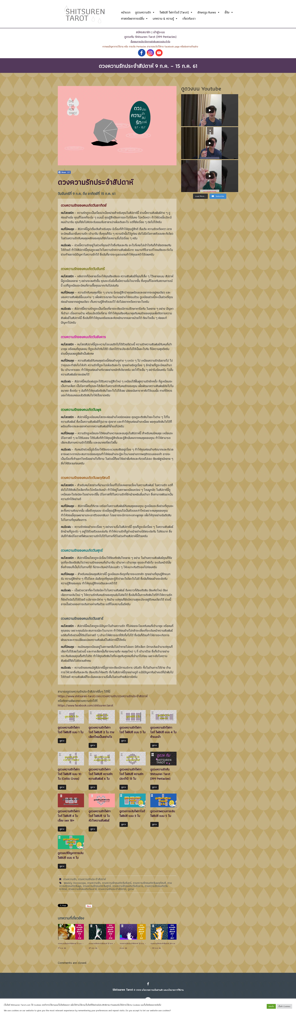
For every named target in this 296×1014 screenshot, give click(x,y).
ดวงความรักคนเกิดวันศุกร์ (97, 886)
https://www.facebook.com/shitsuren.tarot (85, 705)
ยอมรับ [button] (271, 1006)
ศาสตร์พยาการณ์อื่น (132, 18)
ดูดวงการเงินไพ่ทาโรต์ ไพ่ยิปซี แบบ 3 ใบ (132, 813)
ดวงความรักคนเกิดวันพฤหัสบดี (149, 883)
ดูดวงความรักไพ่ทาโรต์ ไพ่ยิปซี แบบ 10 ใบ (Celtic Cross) (69, 774)
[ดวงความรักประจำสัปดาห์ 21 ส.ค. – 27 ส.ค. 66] (102, 932)
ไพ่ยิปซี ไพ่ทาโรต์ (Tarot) (174, 12)
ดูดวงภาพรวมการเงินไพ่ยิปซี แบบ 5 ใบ (162, 813)
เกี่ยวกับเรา (189, 18)
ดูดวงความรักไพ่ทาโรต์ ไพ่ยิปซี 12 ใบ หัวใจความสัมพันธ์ (100, 816)
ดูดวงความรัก (143, 12)
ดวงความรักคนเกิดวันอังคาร (127, 886)
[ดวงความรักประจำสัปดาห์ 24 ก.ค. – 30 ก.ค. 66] (164, 932)
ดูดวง (62, 740)
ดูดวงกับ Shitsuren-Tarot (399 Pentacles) (150, 36)
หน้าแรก (125, 12)
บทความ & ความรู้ (163, 18)
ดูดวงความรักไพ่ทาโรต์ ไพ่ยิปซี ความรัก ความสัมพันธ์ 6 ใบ (101, 774)
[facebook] (148, 984)
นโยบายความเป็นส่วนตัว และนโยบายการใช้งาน (163, 990)
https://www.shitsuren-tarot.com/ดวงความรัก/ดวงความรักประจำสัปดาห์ (103, 696)
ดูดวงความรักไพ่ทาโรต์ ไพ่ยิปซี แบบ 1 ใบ (70, 730)
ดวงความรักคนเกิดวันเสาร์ (82, 889)
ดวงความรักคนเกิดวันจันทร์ (116, 883)
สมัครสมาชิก (143, 32)
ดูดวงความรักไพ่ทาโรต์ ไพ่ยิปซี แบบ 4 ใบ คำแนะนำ (163, 732)
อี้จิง (227, 12)
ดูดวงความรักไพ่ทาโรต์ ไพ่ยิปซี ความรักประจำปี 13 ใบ (131, 774)
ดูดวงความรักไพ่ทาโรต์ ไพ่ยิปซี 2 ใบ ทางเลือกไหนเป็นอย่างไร (101, 732)
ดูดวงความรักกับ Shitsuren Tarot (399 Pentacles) (160, 774)
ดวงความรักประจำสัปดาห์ (92, 879)
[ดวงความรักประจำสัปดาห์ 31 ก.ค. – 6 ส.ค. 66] (133, 932)
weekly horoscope (75, 883)
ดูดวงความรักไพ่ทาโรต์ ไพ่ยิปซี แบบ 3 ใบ (132, 730)
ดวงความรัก (69, 879)
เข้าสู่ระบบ (159, 32)
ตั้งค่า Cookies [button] (284, 1006)
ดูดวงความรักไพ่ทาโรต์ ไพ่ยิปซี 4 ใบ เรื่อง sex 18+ (69, 816)
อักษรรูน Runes (206, 12)
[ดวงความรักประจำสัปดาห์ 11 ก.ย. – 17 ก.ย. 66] (71, 932)
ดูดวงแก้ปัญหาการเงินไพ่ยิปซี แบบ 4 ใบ (70, 855)
